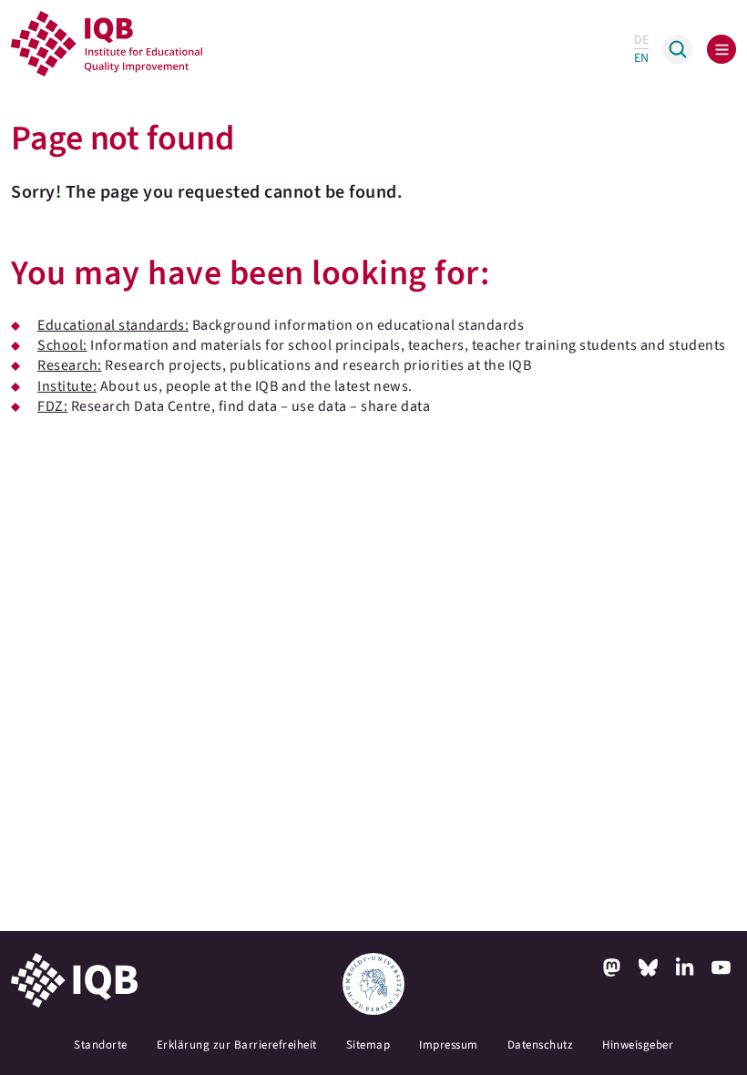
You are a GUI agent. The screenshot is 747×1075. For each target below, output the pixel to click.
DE (641, 40)
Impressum (448, 1045)
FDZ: (52, 406)
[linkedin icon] (685, 967)
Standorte (101, 1045)
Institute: (67, 386)
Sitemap (368, 1045)
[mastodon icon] (612, 967)
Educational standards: (113, 325)
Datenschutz (540, 1045)
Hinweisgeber (637, 1045)
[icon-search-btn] (677, 49)
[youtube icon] (721, 967)
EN (641, 58)
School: (62, 345)
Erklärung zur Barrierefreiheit (237, 1045)
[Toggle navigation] (721, 49)
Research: (69, 365)
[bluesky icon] (648, 967)
